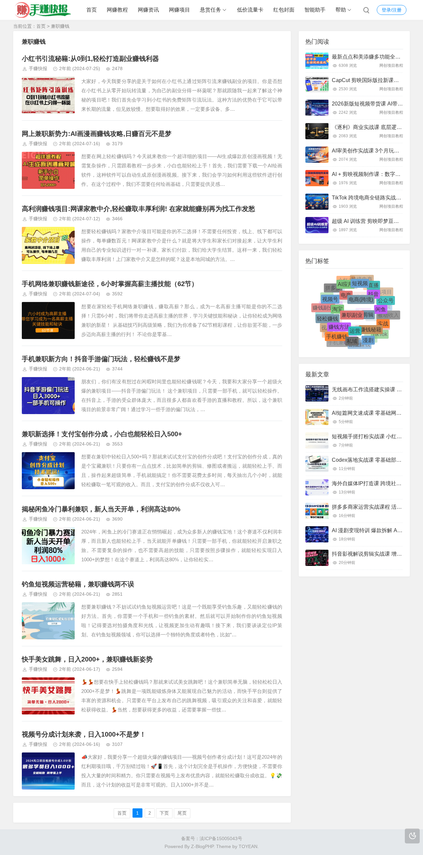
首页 (91, 10)
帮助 (340, 10)
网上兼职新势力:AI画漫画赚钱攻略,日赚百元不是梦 (97, 133)
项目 (327, 301)
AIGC (363, 325)
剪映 (344, 311)
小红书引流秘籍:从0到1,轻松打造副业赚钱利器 (90, 58)
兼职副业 (352, 302)
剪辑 (368, 303)
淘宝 (337, 298)
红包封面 (283, 10)
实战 (383, 317)
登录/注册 (392, 10)
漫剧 (368, 333)
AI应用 (345, 280)
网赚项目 (179, 10)
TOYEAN (248, 846)
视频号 (330, 293)
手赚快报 (38, 68)
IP (353, 294)
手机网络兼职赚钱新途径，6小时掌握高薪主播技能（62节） (110, 283)
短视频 (360, 279)
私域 (352, 333)
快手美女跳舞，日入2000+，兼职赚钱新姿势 (87, 659)
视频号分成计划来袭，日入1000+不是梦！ (84, 734)
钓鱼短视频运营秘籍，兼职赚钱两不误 (78, 584)
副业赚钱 (359, 343)
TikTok (379, 331)
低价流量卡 (250, 10)
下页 (164, 813)
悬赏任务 (210, 10)
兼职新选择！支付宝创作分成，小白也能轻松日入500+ (102, 434)
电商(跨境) (361, 288)
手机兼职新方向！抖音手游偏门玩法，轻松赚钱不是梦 (101, 359)
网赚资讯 (148, 10)
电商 (346, 286)
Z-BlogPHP (202, 846)
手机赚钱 (336, 330)
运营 (355, 318)
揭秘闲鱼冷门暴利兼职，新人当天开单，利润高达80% (101, 509)
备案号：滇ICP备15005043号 (211, 838)
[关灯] (412, 836)
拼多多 (333, 288)
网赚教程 (117, 10)
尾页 (182, 813)
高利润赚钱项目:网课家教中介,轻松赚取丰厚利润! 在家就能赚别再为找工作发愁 (138, 208)
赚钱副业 (323, 306)
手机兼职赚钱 (344, 341)
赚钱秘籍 (370, 319)
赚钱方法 (339, 316)
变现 (375, 309)
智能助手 (315, 10)
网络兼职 (360, 309)
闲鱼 (380, 301)
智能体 (324, 320)
